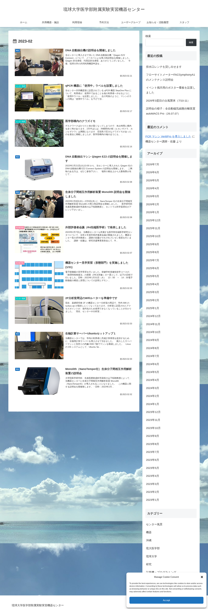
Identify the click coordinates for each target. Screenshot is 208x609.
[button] (201, 577)
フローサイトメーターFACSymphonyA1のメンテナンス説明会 (170, 77)
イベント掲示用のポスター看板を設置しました (170, 90)
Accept (166, 600)
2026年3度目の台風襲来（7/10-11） (168, 100)
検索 (148, 36)
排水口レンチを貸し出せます (164, 66)
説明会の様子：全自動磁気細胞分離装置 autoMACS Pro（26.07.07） (170, 111)
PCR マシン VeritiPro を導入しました (168, 136)
